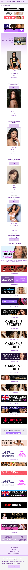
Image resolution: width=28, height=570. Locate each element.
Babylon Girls (14, 115)
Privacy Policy (14, 547)
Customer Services (14, 551)
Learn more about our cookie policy (11, 563)
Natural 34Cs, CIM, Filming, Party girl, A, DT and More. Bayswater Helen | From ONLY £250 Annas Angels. (14, 261)
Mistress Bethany (14, 70)
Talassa (14, 109)
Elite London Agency (14, 284)
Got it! (14, 566)
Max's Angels (14, 532)
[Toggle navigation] (2, 1)
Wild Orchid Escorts (14, 414)
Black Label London (14, 339)
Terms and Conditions (14, 553)
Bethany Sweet (14, 223)
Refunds (14, 549)
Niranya (14, 147)
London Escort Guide (15, 1)
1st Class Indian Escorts (14, 521)
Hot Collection (14, 154)
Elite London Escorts (14, 273)
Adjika (14, 185)
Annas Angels (14, 77)
